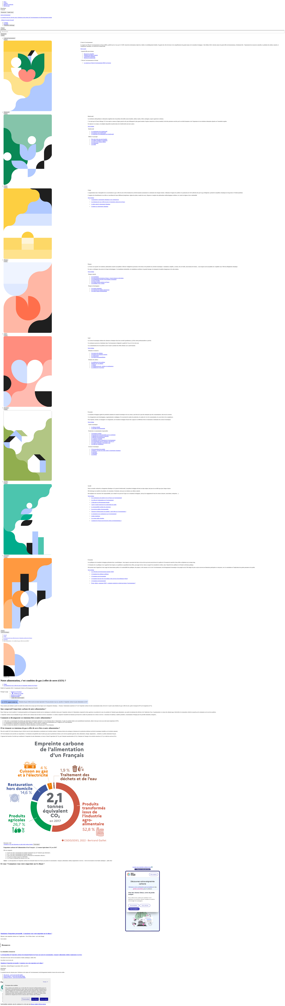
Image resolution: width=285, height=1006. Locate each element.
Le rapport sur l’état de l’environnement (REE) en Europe (97, 63)
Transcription (36, 844)
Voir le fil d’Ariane (5, 632)
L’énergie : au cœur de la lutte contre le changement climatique (106, 450)
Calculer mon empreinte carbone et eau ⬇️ (142, 867)
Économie (6, 407)
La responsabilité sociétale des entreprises (101, 507)
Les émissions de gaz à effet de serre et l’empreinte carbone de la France (108, 202)
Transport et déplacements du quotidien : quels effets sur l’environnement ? (108, 511)
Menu (5, 1)
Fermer (2, 28)
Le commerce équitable (96, 439)
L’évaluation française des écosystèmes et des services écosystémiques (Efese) (109, 578)
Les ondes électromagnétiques (98, 357)
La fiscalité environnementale (98, 428)
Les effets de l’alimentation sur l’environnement (102, 500)
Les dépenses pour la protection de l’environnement (103, 440)
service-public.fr (14, 976)
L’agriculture (94, 453)
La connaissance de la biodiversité (99, 131)
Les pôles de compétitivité (97, 444)
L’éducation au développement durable (100, 502)
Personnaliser (26, 999)
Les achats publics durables (97, 518)
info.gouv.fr (13, 975)
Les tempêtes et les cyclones (97, 283)
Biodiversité (6, 112)
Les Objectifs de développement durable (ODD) (102, 571)
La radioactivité (95, 355)
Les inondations (95, 276)
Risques (6, 260)
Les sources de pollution (97, 353)
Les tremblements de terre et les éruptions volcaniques (103, 279)
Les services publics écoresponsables (100, 509)
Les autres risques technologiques (99, 291)
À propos (6, 22)
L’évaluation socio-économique (98, 576)
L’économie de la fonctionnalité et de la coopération (103, 435)
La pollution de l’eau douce (97, 367)
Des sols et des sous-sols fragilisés (99, 139)
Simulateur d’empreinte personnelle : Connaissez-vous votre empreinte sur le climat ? (26, 933)
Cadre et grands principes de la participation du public (103, 504)
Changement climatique (89, 56)
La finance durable (95, 427)
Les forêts (93, 144)
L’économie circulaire (96, 433)
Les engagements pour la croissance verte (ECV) (102, 441)
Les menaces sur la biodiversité (98, 132)
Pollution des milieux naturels (91, 55)
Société (5, 481)
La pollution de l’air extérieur (98, 362)
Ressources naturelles (89, 53)
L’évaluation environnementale (98, 580)
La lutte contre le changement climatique (100, 204)
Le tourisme (94, 452)
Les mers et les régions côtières (98, 141)
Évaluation (6, 555)
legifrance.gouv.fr (15, 977)
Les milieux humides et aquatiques (99, 140)
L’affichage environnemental (98, 437)
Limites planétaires (95, 516)
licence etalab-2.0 (38, 1004)
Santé (5, 333)
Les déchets (94, 454)
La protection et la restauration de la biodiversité (102, 134)
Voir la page (83, 48)
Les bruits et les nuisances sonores (99, 354)
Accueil (5, 635)
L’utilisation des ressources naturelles (100, 436)
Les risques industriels (96, 288)
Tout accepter (44, 999)
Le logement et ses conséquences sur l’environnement (103, 513)
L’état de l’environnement (9, 38)
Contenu (6, 3)
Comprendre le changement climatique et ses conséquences (105, 199)
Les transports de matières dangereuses (100, 289)
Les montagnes (94, 143)
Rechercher (3, 12)
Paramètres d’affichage (9, 25)
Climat (5, 186)
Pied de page (7, 5)
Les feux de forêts (95, 280)
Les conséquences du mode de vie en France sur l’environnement (106, 497)
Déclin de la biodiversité (89, 57)
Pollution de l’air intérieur (97, 363)
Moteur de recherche (8, 4)
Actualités (6, 23)
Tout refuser (35, 999)
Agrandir (18, 844)
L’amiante (93, 365)
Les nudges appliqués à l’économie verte (100, 443)
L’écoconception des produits (98, 449)
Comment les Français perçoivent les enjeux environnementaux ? (106, 520)
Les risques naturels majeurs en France (100, 282)
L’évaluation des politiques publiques (100, 574)
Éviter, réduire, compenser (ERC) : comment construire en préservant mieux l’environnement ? (113, 583)
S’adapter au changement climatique (99, 206)
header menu (10, 12)
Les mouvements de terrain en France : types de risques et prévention (107, 278)
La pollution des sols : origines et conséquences (102, 366)
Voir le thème (91, 126)
